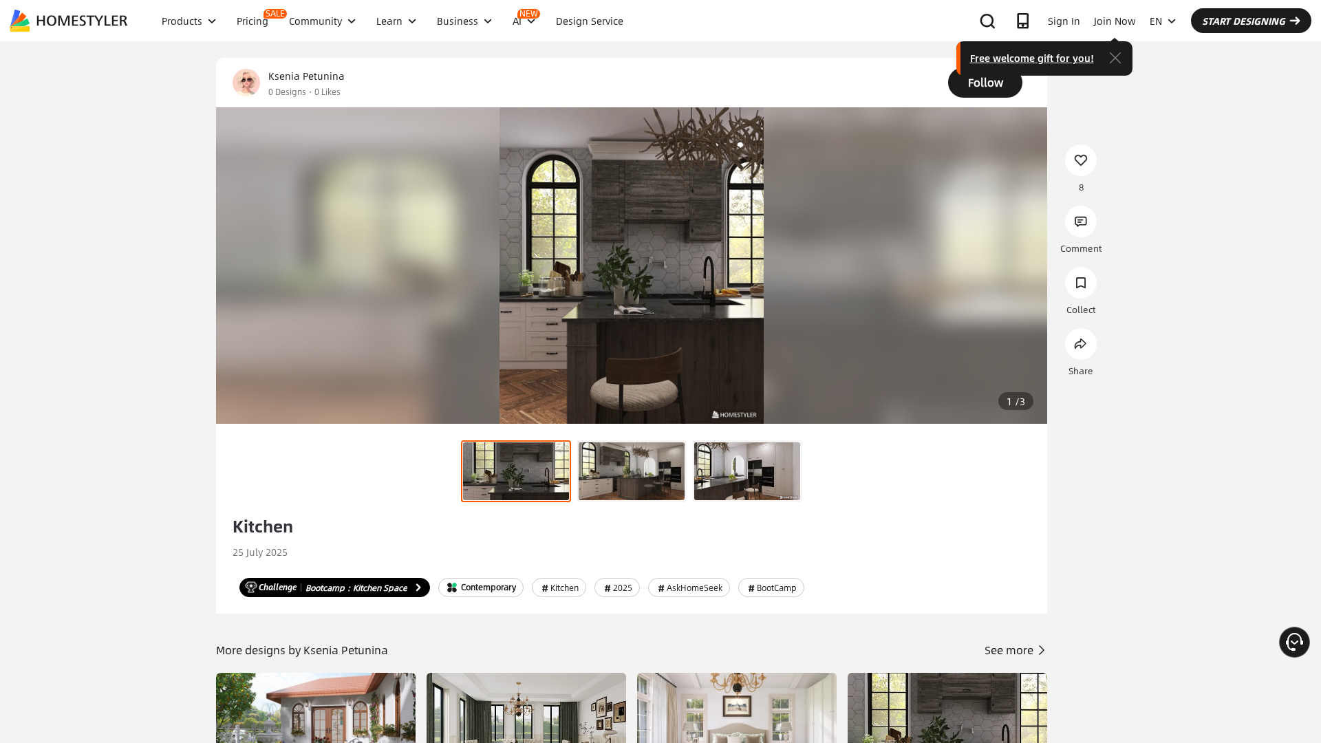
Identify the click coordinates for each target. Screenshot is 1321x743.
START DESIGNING (1243, 20)
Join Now (1115, 20)
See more (1010, 649)
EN (1156, 20)
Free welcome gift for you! (1032, 58)
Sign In (1064, 20)
